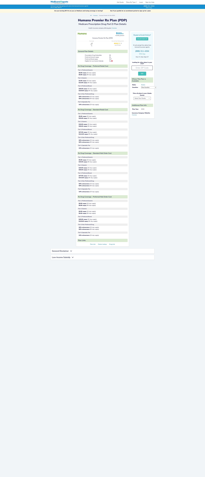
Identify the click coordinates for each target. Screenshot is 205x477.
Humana (95, 15)
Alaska (143, 85)
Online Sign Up (142, 39)
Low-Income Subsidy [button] (62, 257)
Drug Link (112, 244)
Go (142, 73)
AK (91, 15)
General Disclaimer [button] (61, 251)
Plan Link (92, 244)
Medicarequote (59, 1)
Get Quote (120, 2)
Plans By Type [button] (130, 2)
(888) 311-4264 (149, 6)
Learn (141, 2)
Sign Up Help (150, 2)
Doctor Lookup (102, 244)
